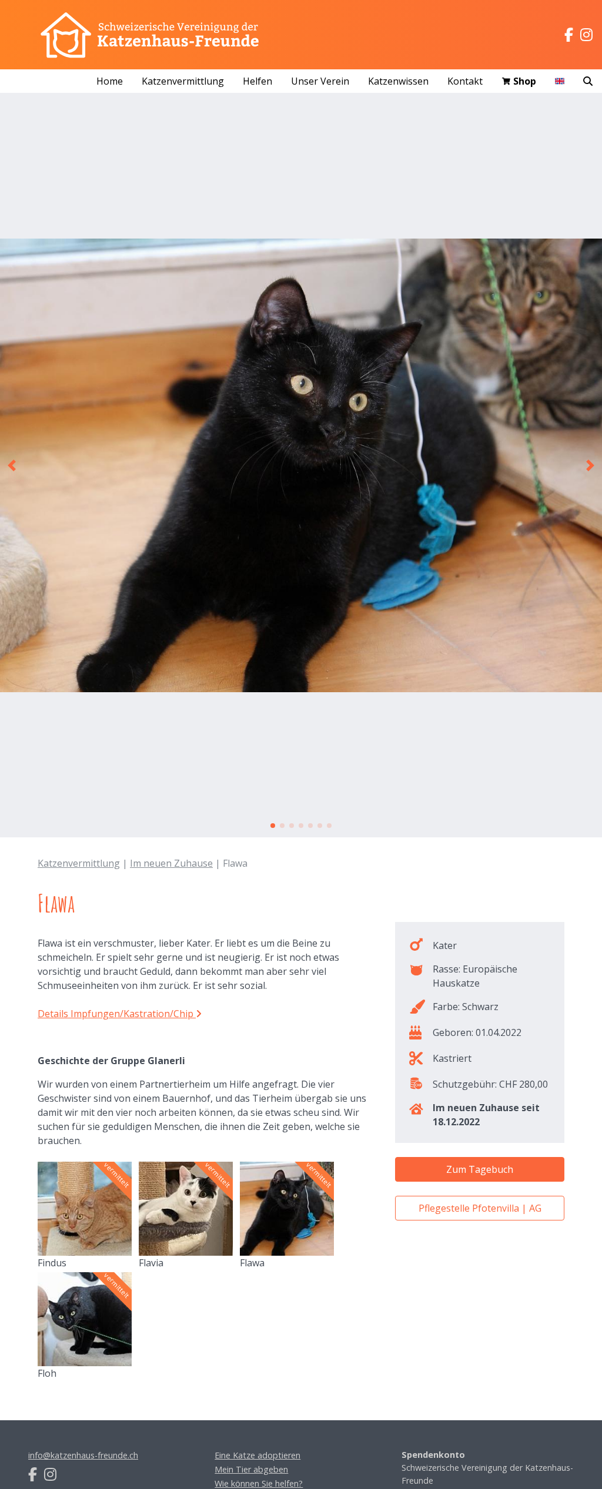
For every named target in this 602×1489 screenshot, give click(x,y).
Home (109, 81)
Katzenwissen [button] (398, 81)
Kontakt (465, 81)
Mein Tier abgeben (251, 1469)
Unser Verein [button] (320, 81)
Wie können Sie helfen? (259, 1483)
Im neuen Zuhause (171, 863)
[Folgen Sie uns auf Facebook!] (568, 34)
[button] (12, 465)
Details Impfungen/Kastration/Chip (117, 1013)
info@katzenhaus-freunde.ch (83, 1455)
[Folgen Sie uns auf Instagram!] (586, 34)
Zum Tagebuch (479, 1169)
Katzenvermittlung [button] (183, 81)
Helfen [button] (257, 81)
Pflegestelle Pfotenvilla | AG (480, 1208)
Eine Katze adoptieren (257, 1455)
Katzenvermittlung (79, 863)
